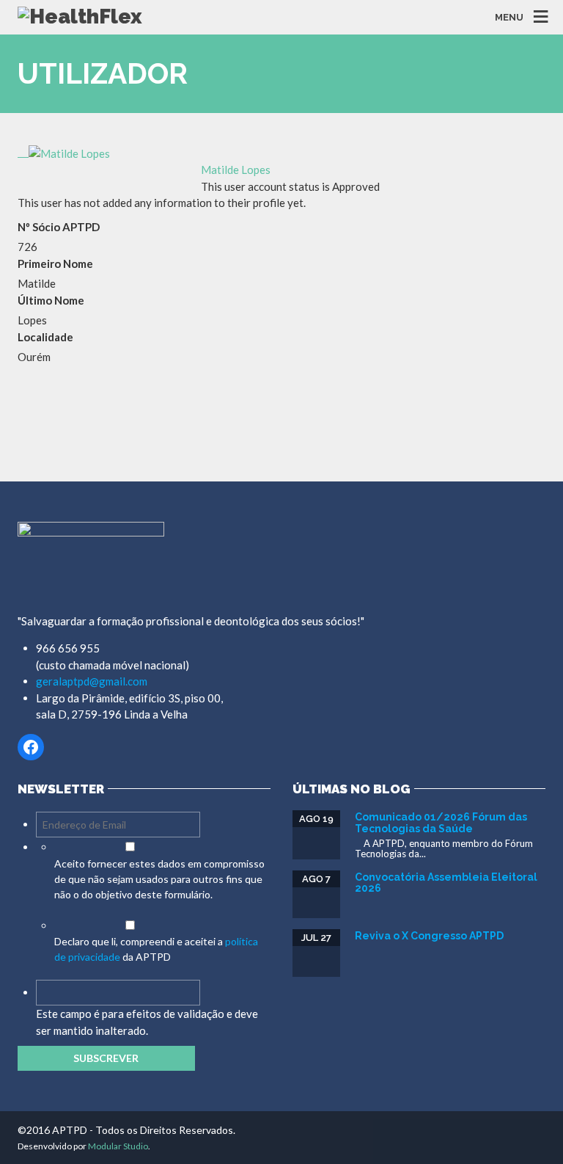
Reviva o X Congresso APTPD (429, 936)
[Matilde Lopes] (64, 152)
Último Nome (51, 300)
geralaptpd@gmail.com (91, 681)
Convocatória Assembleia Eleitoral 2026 (446, 882)
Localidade (45, 336)
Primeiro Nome (55, 263)
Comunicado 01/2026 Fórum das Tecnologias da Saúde (441, 822)
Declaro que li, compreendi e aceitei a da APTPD (156, 949)
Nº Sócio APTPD (59, 226)
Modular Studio (118, 1146)
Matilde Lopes (236, 169)
